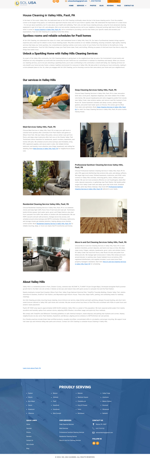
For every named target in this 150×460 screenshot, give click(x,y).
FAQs (119, 5)
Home (71, 5)
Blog (101, 5)
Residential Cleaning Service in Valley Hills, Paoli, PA (54, 223)
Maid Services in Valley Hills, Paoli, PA (45, 148)
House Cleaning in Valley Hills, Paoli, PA (48, 29)
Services (80, 5)
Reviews (110, 5)
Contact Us (129, 5)
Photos (93, 5)
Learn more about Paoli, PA (32, 368)
